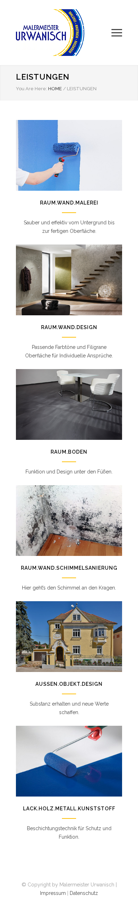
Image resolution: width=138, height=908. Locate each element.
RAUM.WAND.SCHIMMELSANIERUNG (69, 568)
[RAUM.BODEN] (69, 404)
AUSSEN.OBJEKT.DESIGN (69, 684)
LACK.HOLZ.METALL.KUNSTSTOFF (69, 808)
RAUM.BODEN (69, 452)
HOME (55, 88)
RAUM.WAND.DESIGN (69, 327)
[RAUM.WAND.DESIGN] (69, 280)
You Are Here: (31, 88)
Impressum (53, 893)
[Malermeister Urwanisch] (63, 32)
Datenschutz (84, 893)
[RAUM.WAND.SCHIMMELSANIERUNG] (69, 520)
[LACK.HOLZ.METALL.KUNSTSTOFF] (69, 761)
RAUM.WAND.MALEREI (69, 203)
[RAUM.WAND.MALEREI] (69, 155)
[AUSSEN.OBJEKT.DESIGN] (69, 636)
